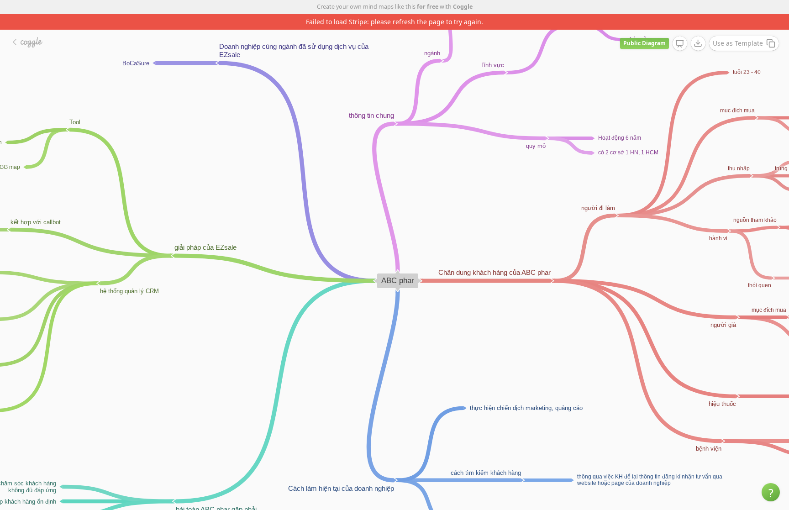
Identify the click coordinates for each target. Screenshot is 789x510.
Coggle (463, 7)
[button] (771, 492)
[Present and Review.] (680, 44)
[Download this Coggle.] (698, 43)
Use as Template (738, 43)
